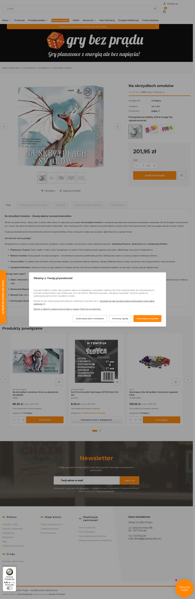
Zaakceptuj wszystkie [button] (147, 319)
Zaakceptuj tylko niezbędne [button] (90, 319)
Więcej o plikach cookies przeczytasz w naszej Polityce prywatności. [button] (67, 309)
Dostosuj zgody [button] (120, 319)
